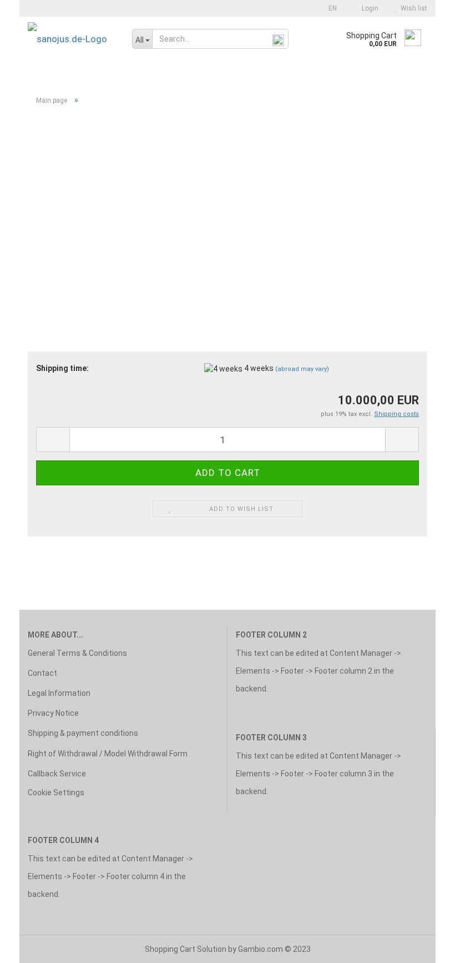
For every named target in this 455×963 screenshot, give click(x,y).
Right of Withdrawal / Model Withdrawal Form (108, 753)
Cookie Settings (56, 792)
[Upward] (424, 946)
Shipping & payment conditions (83, 733)
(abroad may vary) (302, 369)
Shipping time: (62, 368)
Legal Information (59, 693)
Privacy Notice (53, 713)
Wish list (412, 8)
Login (368, 8)
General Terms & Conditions (77, 653)
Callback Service (57, 773)
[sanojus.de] (71, 39)
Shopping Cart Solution (185, 949)
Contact (42, 673)
